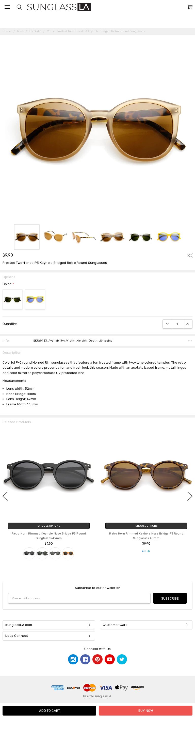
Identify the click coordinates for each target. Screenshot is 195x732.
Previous (5, 496)
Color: (8, 284)
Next (190, 496)
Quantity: (10, 324)
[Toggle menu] (7, 7)
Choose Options (49, 525)
